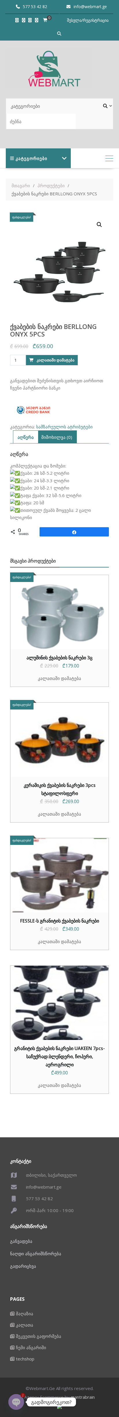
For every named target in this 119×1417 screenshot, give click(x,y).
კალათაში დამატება (56, 360)
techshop (25, 1359)
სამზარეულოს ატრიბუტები (64, 427)
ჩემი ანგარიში (31, 1347)
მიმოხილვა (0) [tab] (56, 437)
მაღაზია (24, 1313)
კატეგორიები (31, 158)
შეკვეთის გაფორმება (38, 1336)
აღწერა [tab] (26, 437)
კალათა (24, 1325)
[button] (99, 224)
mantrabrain (83, 1397)
